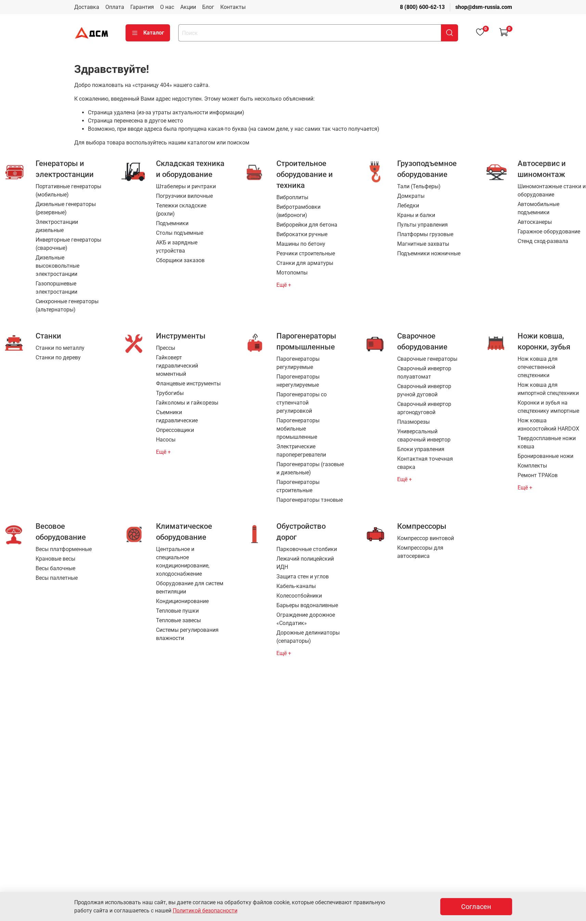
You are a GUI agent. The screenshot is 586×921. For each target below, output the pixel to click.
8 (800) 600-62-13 (422, 7)
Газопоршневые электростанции (56, 287)
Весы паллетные (57, 578)
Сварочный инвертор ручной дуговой (424, 390)
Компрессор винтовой (425, 538)
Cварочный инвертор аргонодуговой (424, 408)
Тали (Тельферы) (419, 186)
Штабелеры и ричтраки (186, 186)
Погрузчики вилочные (184, 196)
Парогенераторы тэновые (309, 500)
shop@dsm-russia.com (483, 7)
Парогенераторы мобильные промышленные (298, 428)
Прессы (165, 348)
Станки (48, 335)
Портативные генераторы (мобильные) (68, 190)
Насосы (165, 439)
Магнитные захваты (423, 244)
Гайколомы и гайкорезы (187, 402)
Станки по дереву (58, 357)
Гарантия (142, 7)
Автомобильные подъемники (538, 208)
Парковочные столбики (306, 549)
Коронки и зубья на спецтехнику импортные (548, 406)
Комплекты (532, 465)
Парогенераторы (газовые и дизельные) (310, 468)
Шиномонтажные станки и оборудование (552, 190)
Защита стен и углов (302, 576)
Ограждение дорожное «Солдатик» (305, 619)
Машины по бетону (300, 244)
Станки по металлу (60, 348)
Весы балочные (55, 568)
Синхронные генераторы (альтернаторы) (67, 305)
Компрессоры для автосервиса (420, 552)
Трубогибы (170, 393)
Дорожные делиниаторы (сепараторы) (308, 636)
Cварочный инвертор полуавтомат (424, 372)
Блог (208, 7)
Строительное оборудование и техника (304, 174)
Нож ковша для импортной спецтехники (548, 389)
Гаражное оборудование (549, 231)
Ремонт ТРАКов (538, 475)
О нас (167, 7)
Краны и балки (416, 215)
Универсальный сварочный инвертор (424, 435)
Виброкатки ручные (301, 234)
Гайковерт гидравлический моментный (177, 365)
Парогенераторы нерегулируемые (298, 380)
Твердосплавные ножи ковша (547, 442)
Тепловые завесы (178, 620)
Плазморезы (413, 422)
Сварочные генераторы (427, 359)
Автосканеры (535, 222)
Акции (188, 7)
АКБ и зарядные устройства (176, 246)
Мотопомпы (292, 272)
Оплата (114, 7)
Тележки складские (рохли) (181, 209)
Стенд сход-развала (543, 241)
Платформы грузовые (425, 234)
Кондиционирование (182, 601)
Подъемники (172, 223)
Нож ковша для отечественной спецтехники (538, 367)
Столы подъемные (179, 233)
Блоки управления (420, 449)
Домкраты (411, 196)
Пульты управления (422, 224)
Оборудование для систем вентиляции (189, 587)
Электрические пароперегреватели (301, 450)
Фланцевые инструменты (188, 383)
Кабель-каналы (296, 586)
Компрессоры (421, 526)
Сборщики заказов (180, 260)
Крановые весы (55, 558)
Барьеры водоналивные (307, 605)
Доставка (86, 7)
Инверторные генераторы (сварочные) (68, 243)
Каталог (153, 32)
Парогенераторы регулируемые (298, 363)
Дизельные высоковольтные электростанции (57, 265)
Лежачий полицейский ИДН (305, 562)
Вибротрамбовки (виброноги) (298, 211)
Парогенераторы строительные (298, 486)
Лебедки (408, 205)
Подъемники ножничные (428, 253)
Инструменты (181, 335)
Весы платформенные (64, 549)
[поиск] (449, 32)
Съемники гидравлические (177, 416)
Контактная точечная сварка (425, 463)
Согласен (476, 907)
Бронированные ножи (545, 456)
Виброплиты (292, 197)
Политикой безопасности (205, 910)
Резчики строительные (305, 253)
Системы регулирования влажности (187, 634)
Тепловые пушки (177, 610)
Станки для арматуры (304, 263)
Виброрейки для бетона (306, 224)
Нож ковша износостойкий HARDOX (548, 424)
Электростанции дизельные (57, 226)
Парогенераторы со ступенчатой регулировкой (301, 402)
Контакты (233, 7)
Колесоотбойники (299, 595)
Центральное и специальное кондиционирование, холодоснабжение (182, 561)
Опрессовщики (175, 430)
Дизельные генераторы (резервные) (66, 208)
